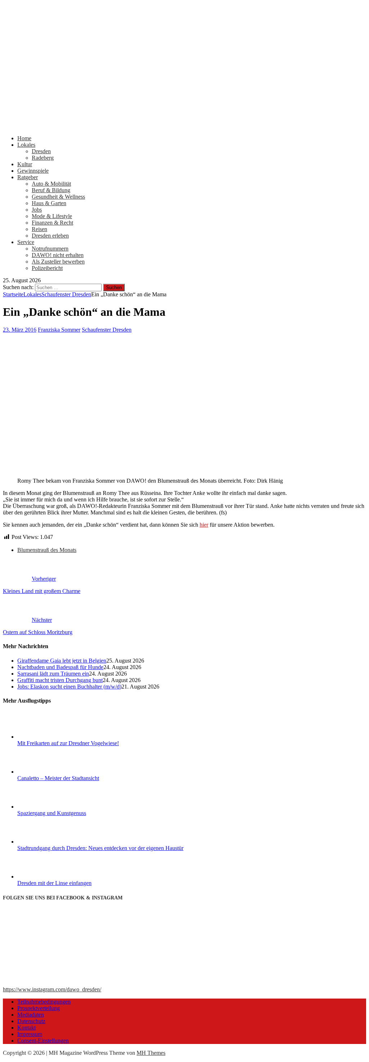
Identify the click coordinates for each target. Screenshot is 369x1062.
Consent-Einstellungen (43, 1040)
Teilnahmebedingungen (44, 1002)
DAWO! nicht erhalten (58, 255)
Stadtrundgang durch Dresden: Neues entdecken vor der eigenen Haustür (100, 848)
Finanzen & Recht (52, 223)
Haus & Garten (49, 203)
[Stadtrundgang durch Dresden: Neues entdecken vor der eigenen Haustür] (44, 841)
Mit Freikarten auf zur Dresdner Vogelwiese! (68, 743)
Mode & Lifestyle (52, 216)
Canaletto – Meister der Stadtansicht (58, 778)
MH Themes (151, 1053)
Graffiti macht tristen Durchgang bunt (60, 680)
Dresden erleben (50, 236)
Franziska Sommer (59, 330)
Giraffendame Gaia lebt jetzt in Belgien (61, 661)
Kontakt (26, 1028)
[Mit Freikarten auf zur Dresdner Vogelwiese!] (44, 737)
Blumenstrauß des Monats (46, 550)
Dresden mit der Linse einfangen (54, 883)
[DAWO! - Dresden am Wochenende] (184, 126)
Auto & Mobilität (51, 184)
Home (24, 138)
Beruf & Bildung (51, 190)
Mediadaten (30, 1015)
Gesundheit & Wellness (58, 197)
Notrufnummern (50, 248)
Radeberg (43, 158)
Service (25, 242)
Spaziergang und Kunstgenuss (51, 813)
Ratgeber (27, 177)
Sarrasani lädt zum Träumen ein (53, 674)
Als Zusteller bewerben (58, 261)
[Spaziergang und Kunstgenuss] (44, 807)
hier (204, 525)
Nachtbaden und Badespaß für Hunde (60, 667)
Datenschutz (31, 1021)
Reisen (39, 229)
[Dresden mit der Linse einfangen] (44, 876)
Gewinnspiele (33, 171)
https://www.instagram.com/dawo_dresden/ (52, 989)
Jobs (37, 210)
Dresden (41, 151)
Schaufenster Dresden (107, 330)
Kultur (24, 164)
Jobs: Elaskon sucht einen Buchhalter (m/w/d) (69, 686)
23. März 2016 (19, 330)
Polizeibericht (47, 268)
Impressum (29, 1034)
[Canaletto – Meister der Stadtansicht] (44, 772)
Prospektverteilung (38, 1008)
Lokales (26, 145)
